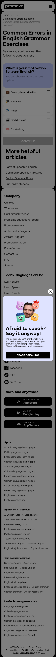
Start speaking (28, 355)
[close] (50, 291)
